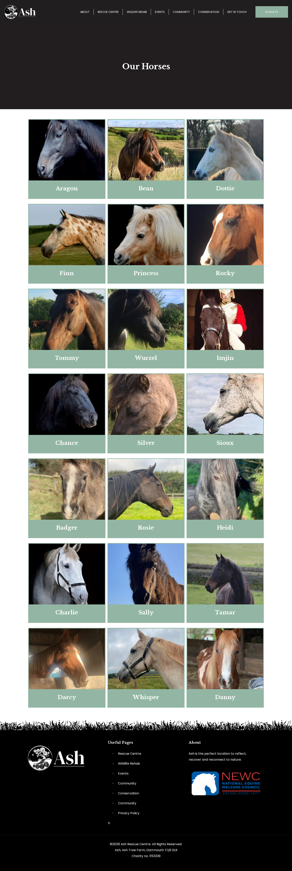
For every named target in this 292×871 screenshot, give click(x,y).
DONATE (271, 12)
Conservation (128, 793)
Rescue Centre (129, 753)
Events (123, 773)
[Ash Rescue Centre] (21, 12)
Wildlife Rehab (129, 763)
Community (127, 783)
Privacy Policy (128, 813)
